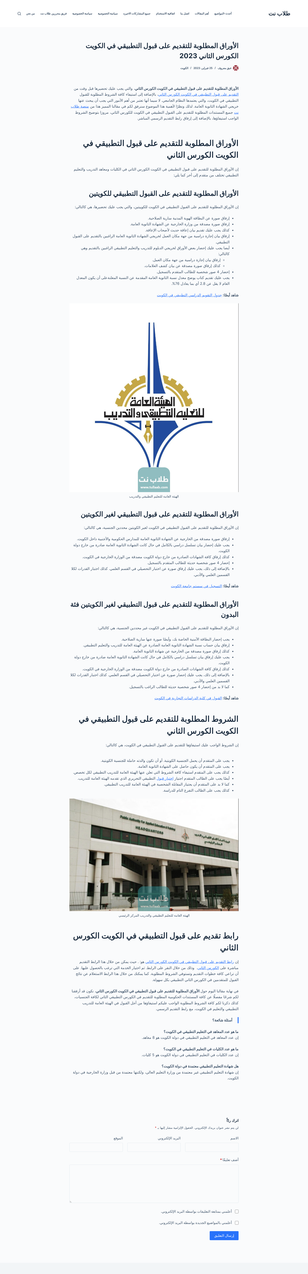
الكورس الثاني (208, 967)
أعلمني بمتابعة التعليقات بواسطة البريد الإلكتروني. (196, 1211)
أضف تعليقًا (229, 1160)
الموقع (118, 1138)
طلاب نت (279, 13)
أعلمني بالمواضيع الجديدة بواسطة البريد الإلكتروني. (195, 1223)
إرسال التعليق (224, 1235)
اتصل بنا (184, 13)
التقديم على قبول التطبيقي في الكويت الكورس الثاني (198, 94)
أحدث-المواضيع (223, 13)
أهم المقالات (202, 13)
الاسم (234, 1138)
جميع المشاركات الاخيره (136, 13)
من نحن (30, 13)
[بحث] (19, 13)
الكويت (184, 68)
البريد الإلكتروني (169, 1138)
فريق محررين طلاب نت (53, 13)
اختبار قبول (164, 778)
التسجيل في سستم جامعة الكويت (196, 586)
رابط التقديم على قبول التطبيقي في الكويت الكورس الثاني (189, 961)
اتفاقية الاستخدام (165, 13)
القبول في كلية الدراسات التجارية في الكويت (188, 698)
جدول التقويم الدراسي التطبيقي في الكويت (189, 295)
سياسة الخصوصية (108, 13)
